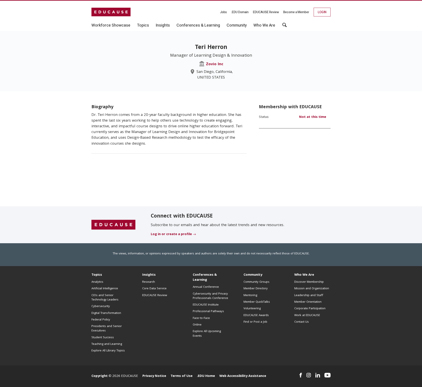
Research (148, 282)
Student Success (102, 337)
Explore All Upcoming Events (207, 333)
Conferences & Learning (205, 277)
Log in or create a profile (171, 234)
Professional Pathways (208, 311)
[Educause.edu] (113, 225)
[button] (284, 26)
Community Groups (256, 282)
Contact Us (301, 322)
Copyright (99, 376)
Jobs (223, 12)
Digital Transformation (106, 313)
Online (197, 324)
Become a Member (296, 12)
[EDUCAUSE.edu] (111, 12)
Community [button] (237, 25)
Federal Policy (100, 319)
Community (253, 275)
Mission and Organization (311, 288)
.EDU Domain (240, 12)
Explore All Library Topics (108, 350)
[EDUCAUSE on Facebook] (300, 375)
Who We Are (304, 275)
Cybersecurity (100, 306)
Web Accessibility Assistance (242, 376)
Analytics (97, 282)
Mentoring (250, 295)
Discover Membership (309, 282)
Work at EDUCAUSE (307, 315)
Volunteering (252, 308)
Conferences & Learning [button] (198, 25)
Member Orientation (308, 302)
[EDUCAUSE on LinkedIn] (317, 375)
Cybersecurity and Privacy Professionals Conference (210, 296)
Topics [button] (143, 25)
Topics (96, 275)
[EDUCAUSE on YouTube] (327, 375)
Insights (149, 275)
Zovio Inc (214, 64)
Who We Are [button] (264, 25)
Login (322, 12)
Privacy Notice (154, 376)
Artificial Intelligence (104, 288)
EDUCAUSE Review (266, 12)
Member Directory (256, 288)
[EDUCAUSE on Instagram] (308, 375)
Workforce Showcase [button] (110, 25)
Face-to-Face (201, 318)
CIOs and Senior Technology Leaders (104, 297)
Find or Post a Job (255, 322)
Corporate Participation (310, 308)
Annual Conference (206, 287)
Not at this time (312, 117)
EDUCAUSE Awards (256, 315)
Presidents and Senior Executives (106, 328)
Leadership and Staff (308, 295)
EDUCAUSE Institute (206, 304)
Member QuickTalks (257, 302)
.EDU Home (206, 376)
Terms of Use (182, 376)
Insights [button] (163, 25)
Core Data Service (154, 288)
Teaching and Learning (106, 344)
